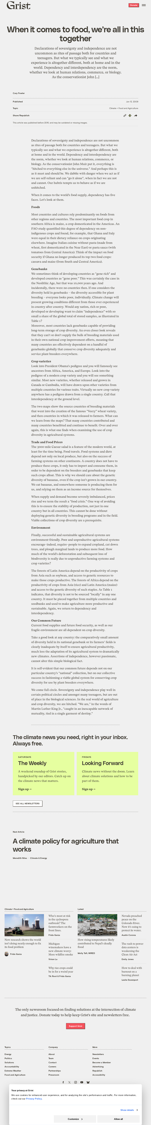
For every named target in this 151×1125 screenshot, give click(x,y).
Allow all (118, 1119)
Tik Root (53, 976)
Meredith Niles (20, 858)
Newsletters (98, 1054)
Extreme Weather (13, 1070)
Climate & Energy (38, 858)
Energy (8, 1054)
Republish (97, 1070)
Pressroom (54, 1075)
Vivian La (53, 959)
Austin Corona (129, 935)
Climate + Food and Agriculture (123, 108)
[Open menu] (143, 5)
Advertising (98, 1066)
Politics (8, 1058)
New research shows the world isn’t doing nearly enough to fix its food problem (23, 943)
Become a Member (101, 1062)
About (52, 1054)
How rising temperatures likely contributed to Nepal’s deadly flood (96, 943)
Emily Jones (128, 959)
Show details (127, 1110)
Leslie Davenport (130, 980)
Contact (52, 1062)
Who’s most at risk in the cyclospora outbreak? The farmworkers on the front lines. (60, 923)
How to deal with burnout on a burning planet (132, 971)
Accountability (12, 1066)
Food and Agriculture (15, 1075)
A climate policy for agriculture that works (66, 845)
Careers (52, 1066)
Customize (73, 1119)
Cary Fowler (19, 93)
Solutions (9, 1062)
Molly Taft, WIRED (86, 953)
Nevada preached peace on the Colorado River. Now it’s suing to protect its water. (132, 923)
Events (95, 1058)
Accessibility (98, 1075)
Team (51, 1058)
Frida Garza (16, 954)
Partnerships (55, 1070)
